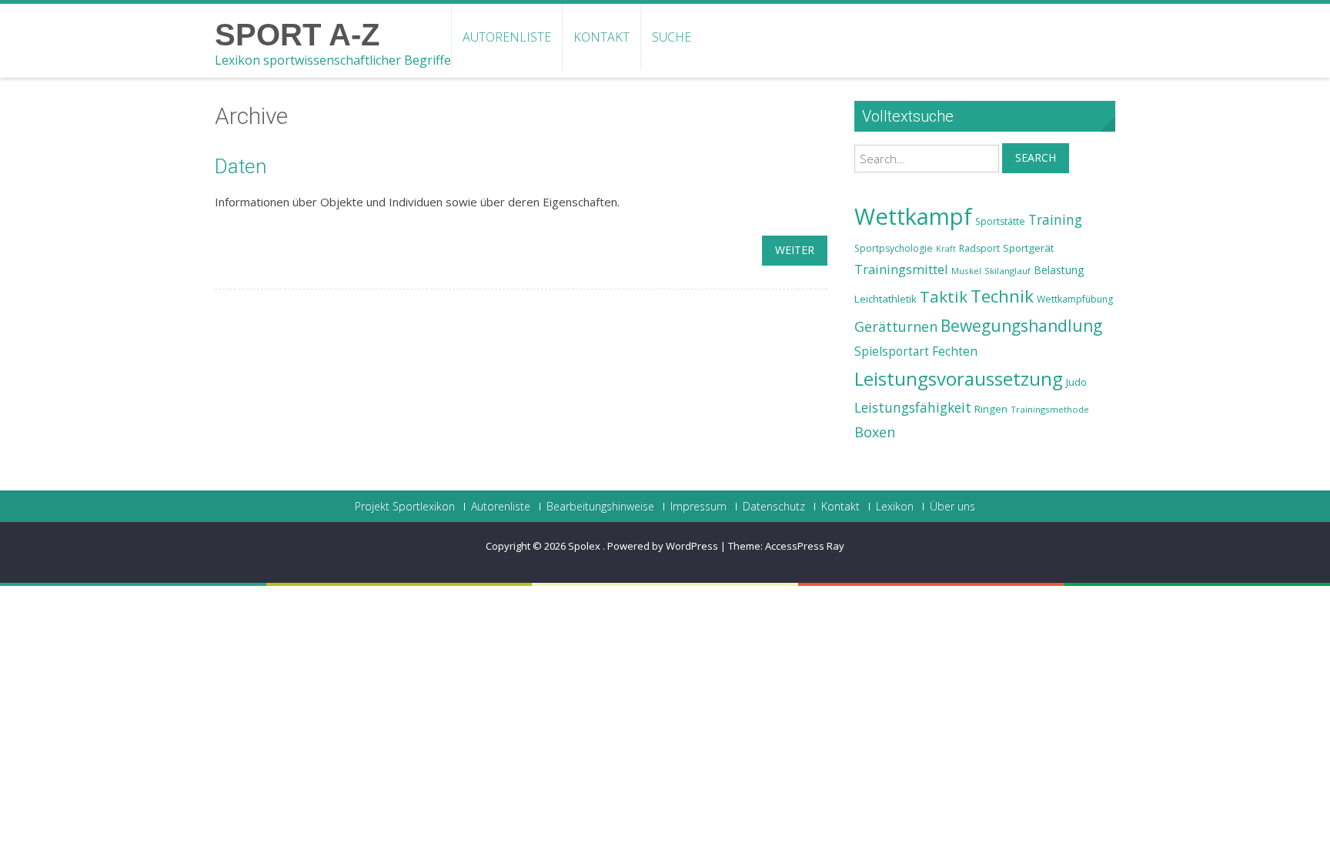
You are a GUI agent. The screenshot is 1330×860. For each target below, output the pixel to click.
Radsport (979, 248)
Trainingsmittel (901, 269)
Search (1035, 157)
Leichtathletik (885, 299)
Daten (240, 166)
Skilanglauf (1007, 270)
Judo (1076, 382)
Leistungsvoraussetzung (958, 378)
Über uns (952, 506)
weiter (794, 250)
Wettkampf (913, 216)
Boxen (874, 432)
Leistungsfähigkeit (912, 407)
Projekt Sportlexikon (405, 506)
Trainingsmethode (1050, 409)
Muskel (966, 270)
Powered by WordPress (662, 546)
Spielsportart (891, 351)
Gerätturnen (895, 326)
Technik (1002, 296)
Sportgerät (1028, 248)
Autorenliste (507, 36)
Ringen (991, 409)
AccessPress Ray (804, 546)
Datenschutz (774, 506)
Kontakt (601, 36)
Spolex (585, 546)
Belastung (1059, 270)
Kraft (946, 248)
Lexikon (895, 506)
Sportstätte (1000, 221)
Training (1055, 219)
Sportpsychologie (893, 248)
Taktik (943, 296)
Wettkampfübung (1075, 299)
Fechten (954, 351)
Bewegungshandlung (1021, 325)
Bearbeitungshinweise (600, 506)
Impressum (698, 506)
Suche (671, 36)
